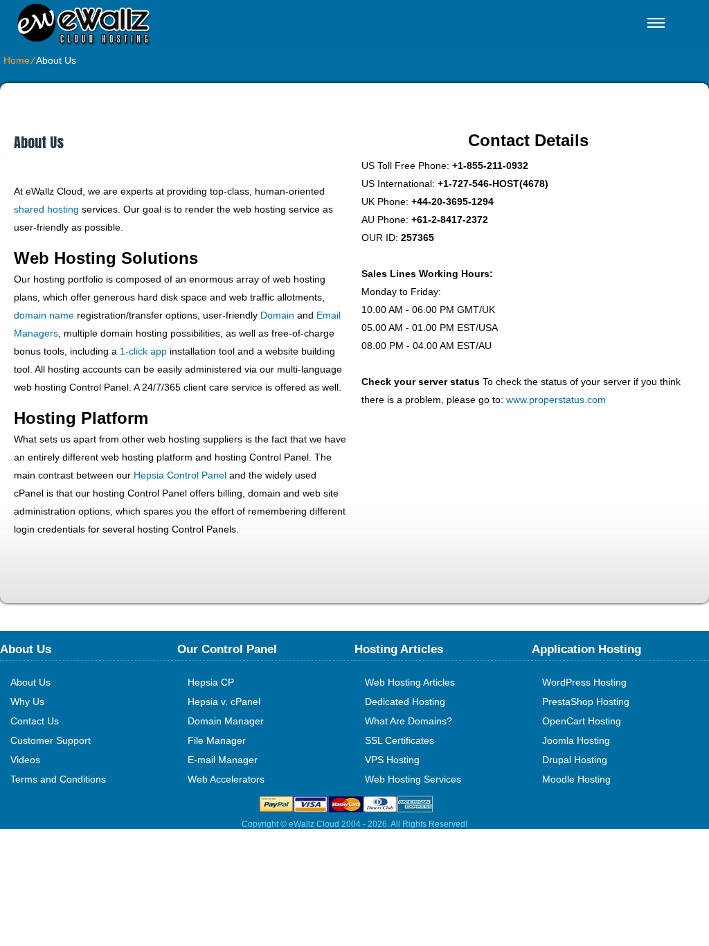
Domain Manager (226, 720)
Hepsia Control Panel (180, 475)
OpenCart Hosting (581, 720)
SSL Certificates (399, 740)
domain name (44, 315)
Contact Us (34, 720)
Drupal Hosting (574, 759)
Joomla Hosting (576, 740)
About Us (30, 682)
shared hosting (46, 209)
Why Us (27, 701)
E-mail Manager (223, 759)
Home (16, 60)
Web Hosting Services (413, 779)
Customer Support (50, 740)
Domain (277, 315)
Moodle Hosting (576, 779)
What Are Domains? (408, 720)
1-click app (143, 351)
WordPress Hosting (584, 682)
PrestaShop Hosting (585, 701)
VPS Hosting (392, 759)
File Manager (217, 740)
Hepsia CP (211, 682)
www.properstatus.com (556, 399)
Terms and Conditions (58, 779)
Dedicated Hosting (405, 701)
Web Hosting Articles (410, 682)
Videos (25, 759)
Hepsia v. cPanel (224, 701)
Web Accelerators (226, 779)
